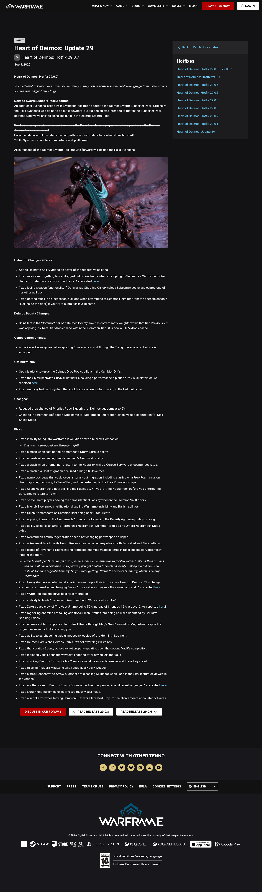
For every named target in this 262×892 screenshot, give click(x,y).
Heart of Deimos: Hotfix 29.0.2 (198, 116)
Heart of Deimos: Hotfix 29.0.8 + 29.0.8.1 (205, 69)
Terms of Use (92, 786)
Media (193, 5)
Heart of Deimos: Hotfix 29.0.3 (198, 108)
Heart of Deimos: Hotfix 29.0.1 (198, 124)
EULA (143, 786)
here (96, 281)
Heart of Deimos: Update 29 (196, 131)
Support (54, 786)
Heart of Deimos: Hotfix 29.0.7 (198, 77)
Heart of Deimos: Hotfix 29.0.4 (198, 100)
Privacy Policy (121, 786)
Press (71, 786)
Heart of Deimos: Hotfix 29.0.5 (198, 92)
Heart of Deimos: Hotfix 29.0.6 (198, 85)
